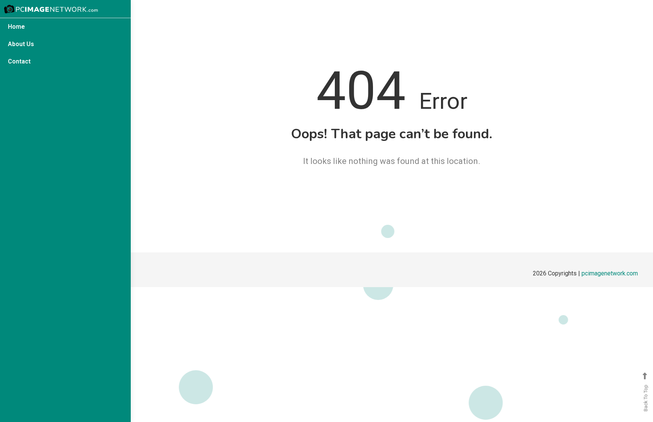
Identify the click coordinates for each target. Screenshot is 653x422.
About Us (21, 44)
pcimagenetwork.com (610, 273)
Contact (19, 61)
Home (16, 26)
